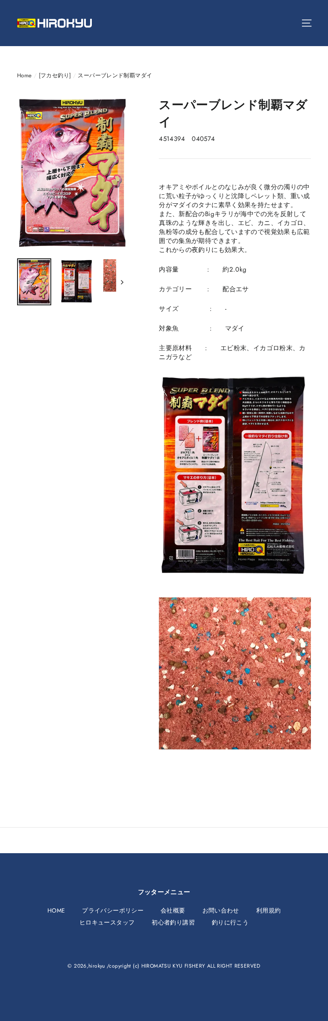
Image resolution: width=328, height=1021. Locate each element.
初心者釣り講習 (173, 922)
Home (24, 75)
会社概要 (173, 910)
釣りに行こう (230, 922)
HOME (56, 910)
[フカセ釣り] (55, 75)
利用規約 (268, 910)
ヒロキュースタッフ (107, 922)
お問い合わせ (220, 910)
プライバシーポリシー (113, 910)
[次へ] (121, 281)
